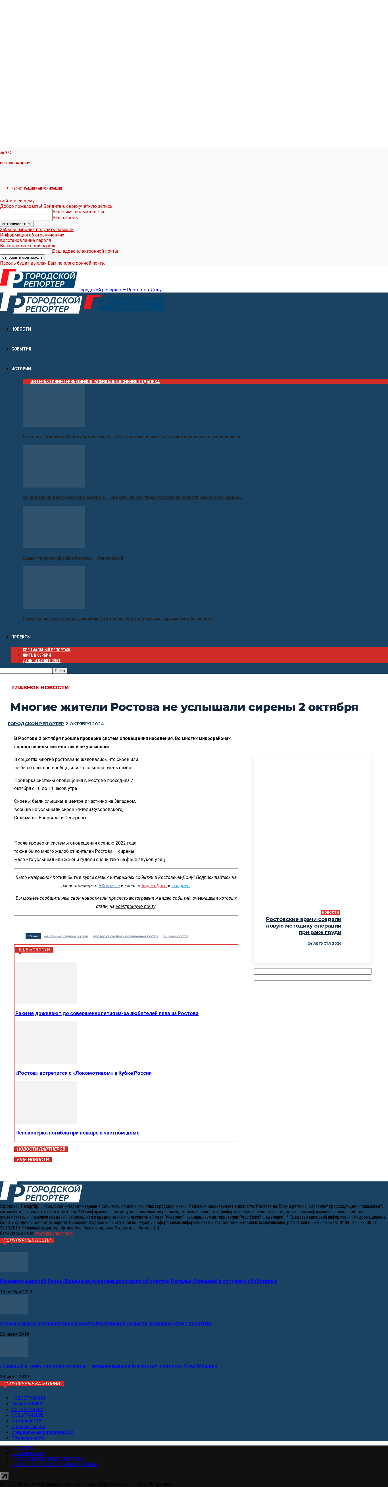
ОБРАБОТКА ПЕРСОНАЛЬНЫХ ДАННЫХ (54, 1464)
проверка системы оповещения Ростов (125, 936)
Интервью (68, 381)
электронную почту (135, 906)
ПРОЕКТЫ (21, 637)
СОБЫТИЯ (21, 349)
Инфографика (94, 381)
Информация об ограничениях (32, 235)
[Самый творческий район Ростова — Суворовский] (54, 546)
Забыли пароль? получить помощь (37, 229)
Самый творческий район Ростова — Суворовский (73, 558)
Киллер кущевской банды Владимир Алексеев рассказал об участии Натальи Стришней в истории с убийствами (139, 1281)
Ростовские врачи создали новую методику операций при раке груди (303, 926)
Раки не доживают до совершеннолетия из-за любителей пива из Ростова (107, 1013)
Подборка (148, 381)
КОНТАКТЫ (23, 1448)
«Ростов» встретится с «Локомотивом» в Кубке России (83, 1073)
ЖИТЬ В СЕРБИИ (37, 655)
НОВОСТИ (21, 329)
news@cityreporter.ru (54, 1233)
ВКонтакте (109, 885)
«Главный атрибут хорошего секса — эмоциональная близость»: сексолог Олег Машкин (108, 1366)
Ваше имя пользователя (78, 211)
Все (26, 381)
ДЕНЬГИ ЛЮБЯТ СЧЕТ (42, 660)
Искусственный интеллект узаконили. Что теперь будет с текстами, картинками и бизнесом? (118, 618)
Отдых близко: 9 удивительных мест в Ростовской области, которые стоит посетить (106, 1323)
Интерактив (43, 381)
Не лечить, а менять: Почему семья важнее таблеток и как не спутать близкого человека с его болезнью (131, 436)
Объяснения (123, 381)
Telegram (181, 885)
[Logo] (42, 312)
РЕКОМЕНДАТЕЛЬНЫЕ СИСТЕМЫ (47, 1459)
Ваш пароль (65, 217)
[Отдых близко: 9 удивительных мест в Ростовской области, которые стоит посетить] (14, 1313)
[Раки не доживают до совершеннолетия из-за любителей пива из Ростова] (46, 1002)
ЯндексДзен (154, 885)
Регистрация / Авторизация (36, 188)
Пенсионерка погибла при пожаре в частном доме (77, 1133)
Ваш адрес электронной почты (85, 251)
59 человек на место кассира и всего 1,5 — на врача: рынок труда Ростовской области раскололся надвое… (132, 497)
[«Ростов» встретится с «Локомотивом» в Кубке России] (46, 1062)
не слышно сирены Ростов (66, 936)
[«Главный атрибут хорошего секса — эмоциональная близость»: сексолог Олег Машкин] (14, 1355)
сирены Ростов (175, 936)
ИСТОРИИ (21, 369)
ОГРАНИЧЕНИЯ (27, 1453)
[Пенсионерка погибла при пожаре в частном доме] (46, 1122)
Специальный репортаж (46, 650)
